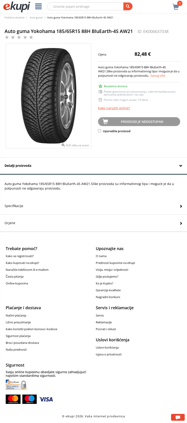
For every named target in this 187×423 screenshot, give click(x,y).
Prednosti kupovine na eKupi (115, 263)
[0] (176, 4)
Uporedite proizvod (116, 131)
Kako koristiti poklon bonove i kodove (31, 329)
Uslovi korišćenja (107, 347)
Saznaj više (157, 75)
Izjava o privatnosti (109, 354)
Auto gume (36, 17)
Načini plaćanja (16, 315)
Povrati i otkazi (106, 329)
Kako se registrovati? (20, 256)
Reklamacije (104, 322)
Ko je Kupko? (104, 283)
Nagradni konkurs (108, 297)
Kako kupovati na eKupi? (22, 263)
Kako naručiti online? (114, 108)
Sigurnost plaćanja (18, 336)
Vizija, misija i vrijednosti (112, 270)
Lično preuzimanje (18, 322)
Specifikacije (14, 206)
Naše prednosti (16, 349)
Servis (100, 315)
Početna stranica (14, 17)
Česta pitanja (14, 276)
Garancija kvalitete (108, 290)
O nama (101, 256)
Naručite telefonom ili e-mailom (27, 270)
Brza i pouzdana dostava (22, 343)
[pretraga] (127, 6)
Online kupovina (17, 283)
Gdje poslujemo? (107, 276)
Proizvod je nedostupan (142, 121)
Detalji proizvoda (18, 165)
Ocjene (10, 223)
